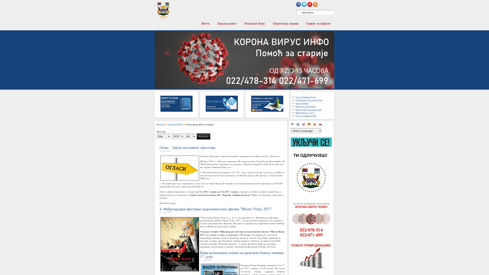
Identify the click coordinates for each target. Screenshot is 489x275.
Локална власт (227, 23)
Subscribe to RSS (315, 4)
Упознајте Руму (254, 23)
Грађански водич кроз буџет (309, 100)
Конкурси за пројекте (306, 106)
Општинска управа (286, 23)
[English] (304, 125)
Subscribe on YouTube (309, 4)
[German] (310, 125)
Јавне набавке (302, 103)
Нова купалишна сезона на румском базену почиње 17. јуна (242, 254)
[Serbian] (293, 125)
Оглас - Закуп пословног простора (187, 147)
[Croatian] (298, 125)
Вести (206, 23)
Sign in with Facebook (298, 4)
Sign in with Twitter (304, 4)
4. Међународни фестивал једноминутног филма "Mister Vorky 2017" (215, 208)
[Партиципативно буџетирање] (312, 165)
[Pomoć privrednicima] (312, 256)
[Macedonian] (315, 125)
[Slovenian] (321, 125)
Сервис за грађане (318, 23)
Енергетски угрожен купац (308, 109)
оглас (172, 203)
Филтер (203, 136)
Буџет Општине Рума (306, 96)
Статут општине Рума (306, 115)
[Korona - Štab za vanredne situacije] (312, 219)
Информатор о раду (305, 112)
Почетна (161, 124)
